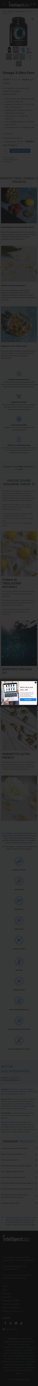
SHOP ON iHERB (27, 699)
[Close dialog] (36, 683)
